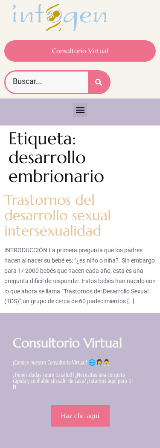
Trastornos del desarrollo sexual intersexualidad (57, 215)
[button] (80, 110)
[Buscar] (98, 82)
